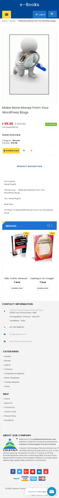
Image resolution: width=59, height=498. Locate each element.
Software (8, 369)
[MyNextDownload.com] (29, 4)
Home (4, 21)
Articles (7, 356)
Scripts (7, 365)
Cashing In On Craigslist (43, 278)
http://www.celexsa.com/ (20, 341)
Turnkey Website (11, 382)
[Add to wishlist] (24, 151)
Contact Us (9, 407)
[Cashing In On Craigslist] (42, 253)
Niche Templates (12, 378)
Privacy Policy (10, 416)
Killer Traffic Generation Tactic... (21, 278)
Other (7, 386)
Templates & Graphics (14, 373)
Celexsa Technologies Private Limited (26, 310)
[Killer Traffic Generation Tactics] (17, 253)
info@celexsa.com (17, 334)
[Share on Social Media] (31, 151)
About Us (8, 403)
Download (12, 150)
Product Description (29, 166)
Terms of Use (10, 411)
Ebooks (13, 21)
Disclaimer (9, 420)
